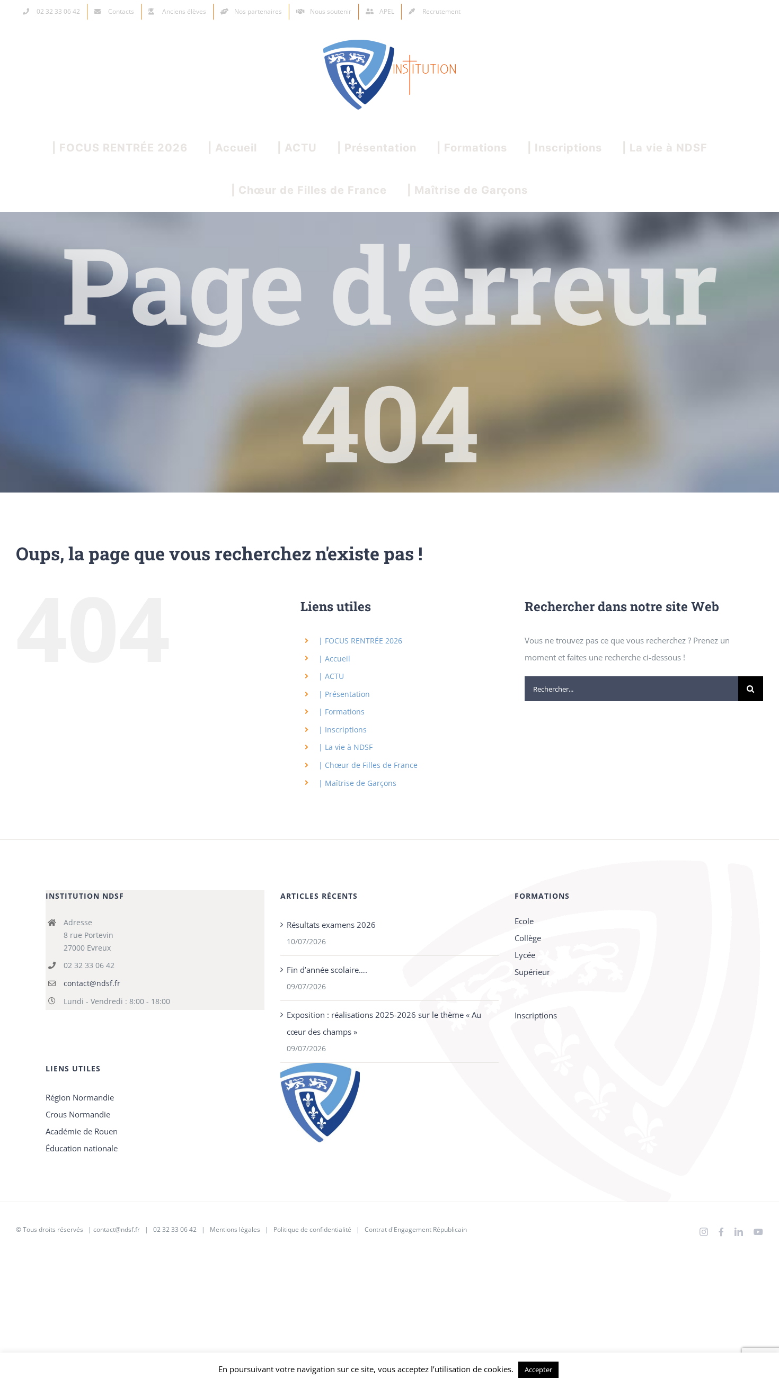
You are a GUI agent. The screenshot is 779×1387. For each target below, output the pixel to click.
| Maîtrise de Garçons (357, 783)
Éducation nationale (82, 1148)
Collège (528, 938)
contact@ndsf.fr (92, 983)
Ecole (524, 921)
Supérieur (532, 972)
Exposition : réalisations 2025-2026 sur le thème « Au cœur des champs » (384, 1023)
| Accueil (334, 659)
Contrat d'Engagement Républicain (416, 1229)
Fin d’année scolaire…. (327, 969)
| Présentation (344, 694)
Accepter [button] (538, 1369)
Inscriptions (536, 1015)
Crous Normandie (78, 1114)
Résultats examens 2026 (331, 924)
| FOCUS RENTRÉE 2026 (360, 641)
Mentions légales (235, 1229)
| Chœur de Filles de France (368, 765)
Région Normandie (80, 1097)
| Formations (341, 711)
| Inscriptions (342, 729)
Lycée (525, 955)
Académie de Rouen (82, 1131)
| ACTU (331, 676)
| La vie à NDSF (345, 747)
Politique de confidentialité (312, 1229)
